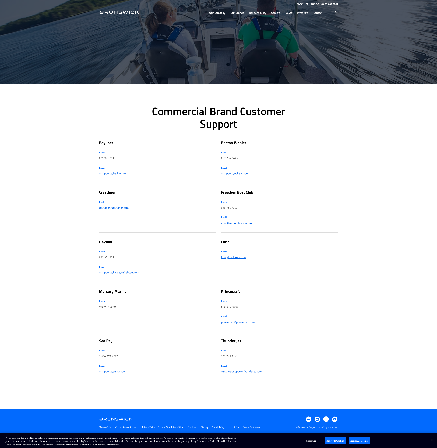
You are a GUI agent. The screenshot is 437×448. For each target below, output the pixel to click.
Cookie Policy (218, 427)
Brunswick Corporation (309, 427)
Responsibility (257, 13)
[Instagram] (317, 420)
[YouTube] (335, 420)
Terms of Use (105, 427)
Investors (302, 13)
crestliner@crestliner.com (114, 207)
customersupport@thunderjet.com (241, 371)
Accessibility (233, 427)
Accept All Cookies (359, 440)
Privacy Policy (148, 427)
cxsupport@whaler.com (235, 173)
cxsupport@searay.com (112, 371)
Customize (311, 440)
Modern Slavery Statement (127, 427)
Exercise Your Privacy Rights (171, 427)
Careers (275, 13)
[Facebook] (326, 420)
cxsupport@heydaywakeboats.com (119, 272)
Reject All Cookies (335, 440)
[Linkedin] (308, 420)
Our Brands (237, 13)
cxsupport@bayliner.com (113, 173)
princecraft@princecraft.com (238, 322)
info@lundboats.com (233, 257)
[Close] (431, 440)
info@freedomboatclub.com (237, 223)
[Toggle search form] (336, 12)
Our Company (217, 13)
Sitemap (204, 427)
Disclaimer (193, 427)
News (288, 13)
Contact (317, 13)
